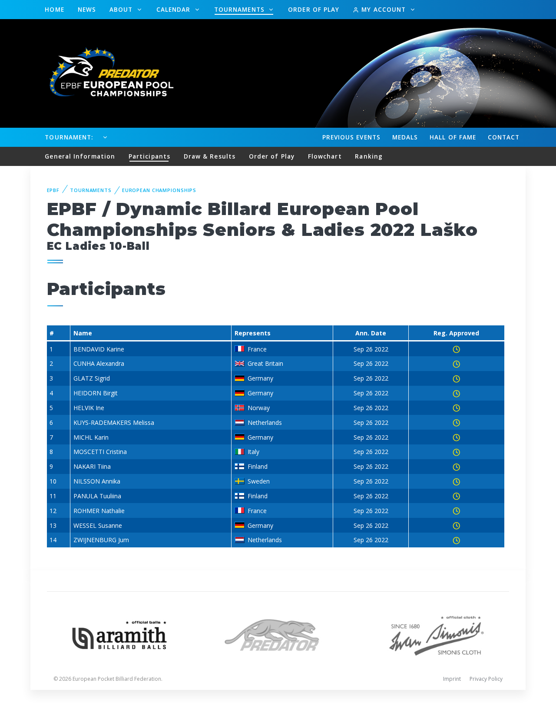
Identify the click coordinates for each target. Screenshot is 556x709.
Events (351, 137)
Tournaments (240, 9)
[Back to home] (106, 73)
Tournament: (69, 137)
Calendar (174, 9)
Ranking (369, 156)
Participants (149, 156)
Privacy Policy (486, 678)
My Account (383, 9)
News (87, 9)
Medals (405, 137)
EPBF (53, 190)
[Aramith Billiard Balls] (119, 634)
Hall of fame (453, 137)
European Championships (159, 190)
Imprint (452, 678)
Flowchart (325, 156)
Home (54, 9)
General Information (80, 156)
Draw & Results (209, 156)
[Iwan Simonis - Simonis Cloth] (436, 634)
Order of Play (313, 9)
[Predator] (278, 634)
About (122, 9)
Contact (504, 137)
